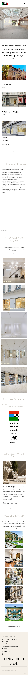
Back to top (24, 673)
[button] (24, 3)
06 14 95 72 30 (5, 643)
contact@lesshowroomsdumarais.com (10, 646)
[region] (14, 215)
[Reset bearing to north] (26, 204)
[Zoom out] (26, 202)
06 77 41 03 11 (5, 644)
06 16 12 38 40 (5, 641)
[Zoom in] (26, 200)
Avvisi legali (4, 667)
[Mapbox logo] (4, 230)
